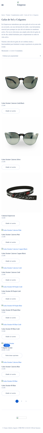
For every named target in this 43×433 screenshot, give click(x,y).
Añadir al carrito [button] (11, 111)
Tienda (8, 15)
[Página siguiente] (26, 401)
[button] (3, 5)
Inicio (3, 15)
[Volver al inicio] (21, 5)
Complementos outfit (17, 15)
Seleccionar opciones (12, 355)
